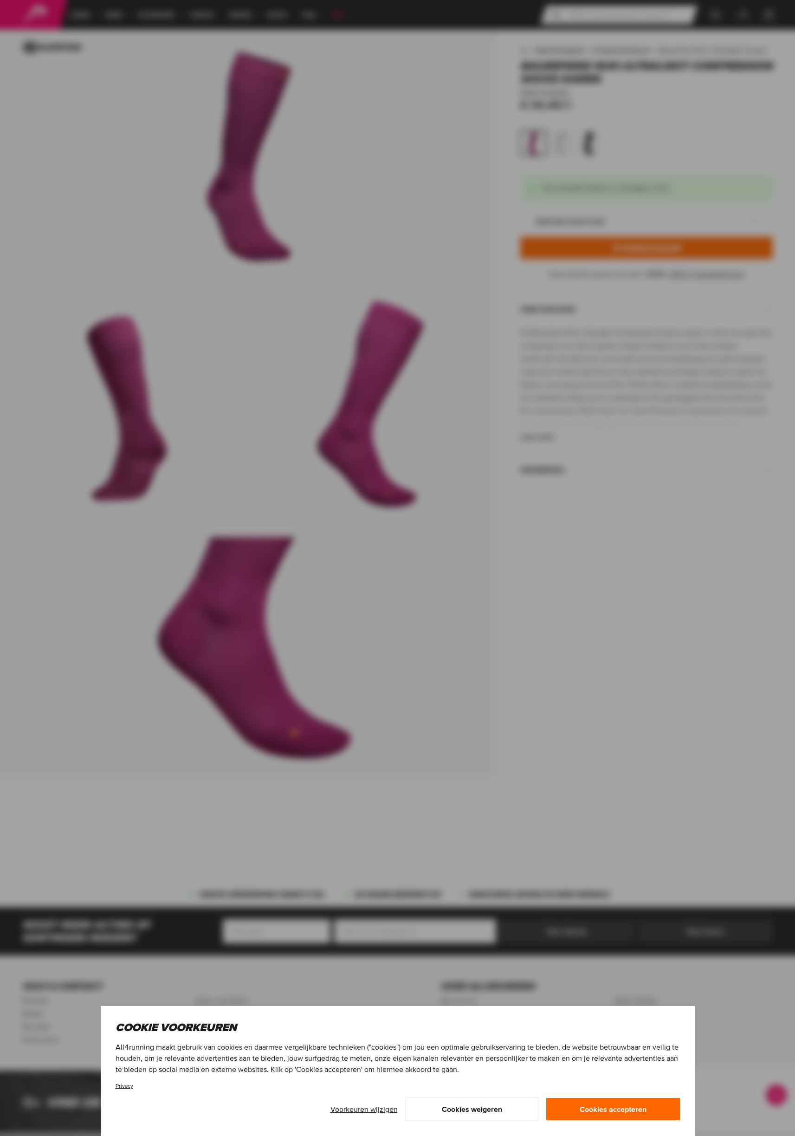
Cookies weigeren (472, 1109)
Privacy (124, 1086)
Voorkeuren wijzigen (364, 1109)
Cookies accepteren (613, 1109)
